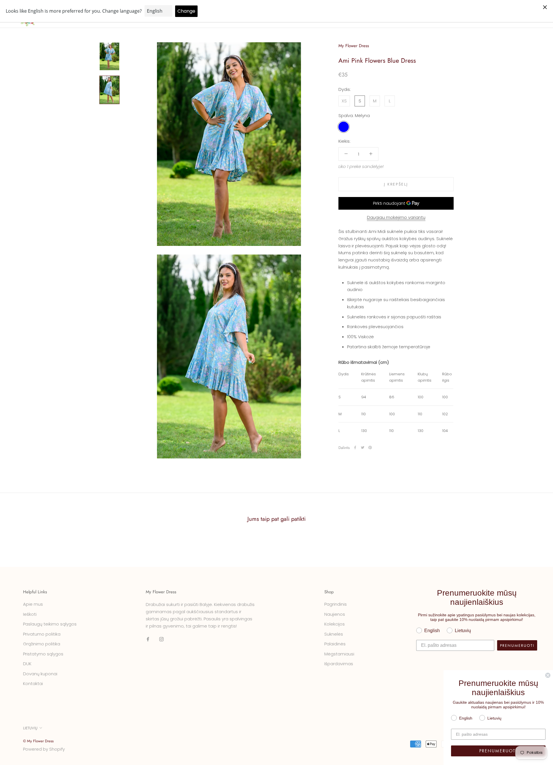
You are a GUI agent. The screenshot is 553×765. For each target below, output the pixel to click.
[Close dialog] (548, 675)
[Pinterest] (370, 447)
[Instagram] (161, 638)
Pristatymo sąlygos (43, 654)
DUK (27, 664)
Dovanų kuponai (40, 674)
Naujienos (334, 614)
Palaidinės (335, 644)
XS (344, 100)
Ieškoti (30, 614)
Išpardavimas (338, 664)
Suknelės (333, 634)
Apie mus (33, 604)
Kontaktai (33, 683)
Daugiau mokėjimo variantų (396, 217)
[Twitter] (362, 447)
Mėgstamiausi (339, 654)
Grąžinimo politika (41, 644)
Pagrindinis (335, 604)
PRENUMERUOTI (517, 645)
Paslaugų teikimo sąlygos (50, 624)
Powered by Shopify (44, 749)
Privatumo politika (41, 634)
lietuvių (30, 728)
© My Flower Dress (38, 741)
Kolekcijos (334, 624)
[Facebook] (355, 447)
